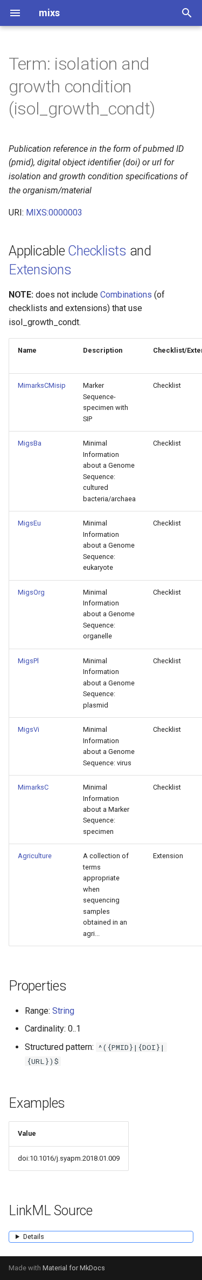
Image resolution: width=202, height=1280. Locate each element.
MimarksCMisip (42, 385)
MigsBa (29, 443)
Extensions (40, 270)
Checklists (97, 251)
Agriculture (35, 856)
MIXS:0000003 (54, 212)
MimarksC (33, 787)
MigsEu (29, 523)
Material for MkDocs (74, 1268)
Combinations (126, 294)
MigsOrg (31, 592)
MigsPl (28, 661)
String (63, 1011)
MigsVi (28, 729)
